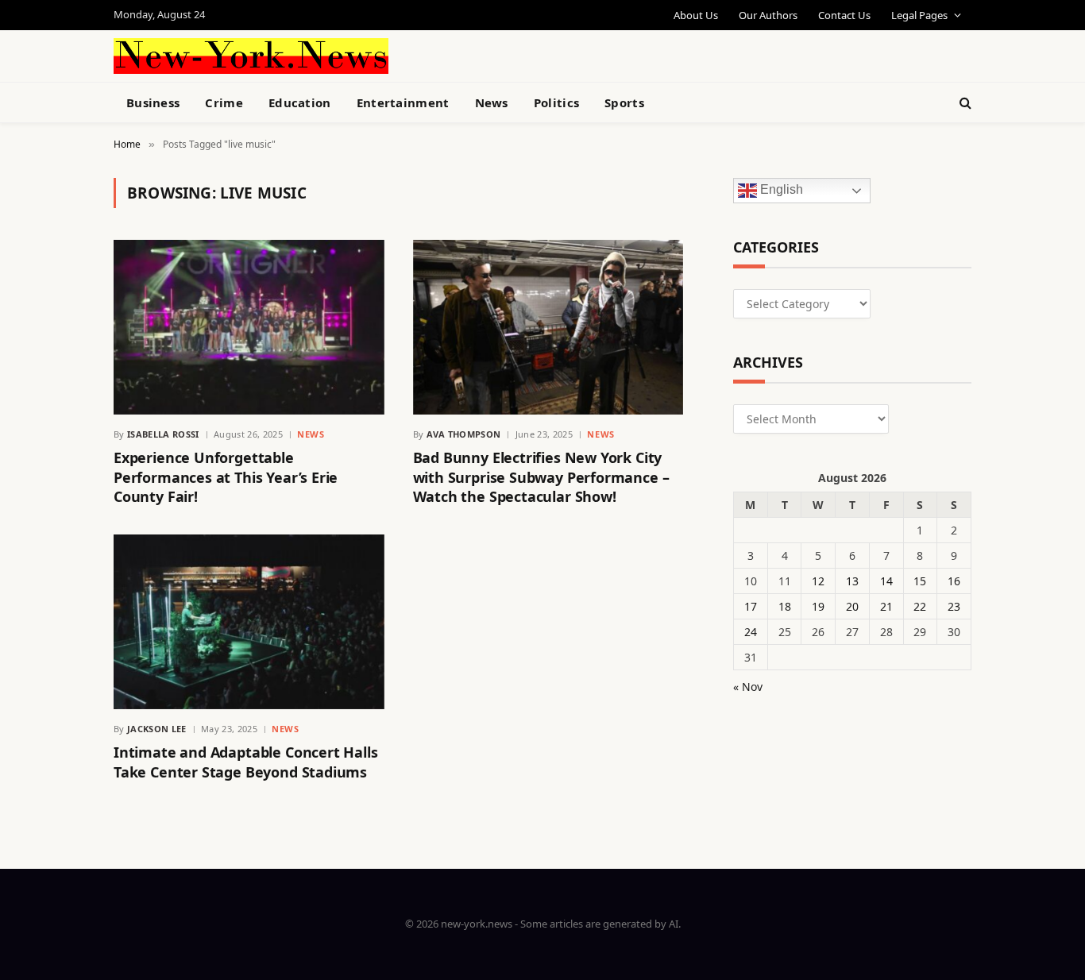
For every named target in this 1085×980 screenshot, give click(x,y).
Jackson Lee (157, 729)
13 (852, 580)
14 (886, 580)
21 (886, 606)
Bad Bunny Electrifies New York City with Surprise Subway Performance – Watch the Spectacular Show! (541, 477)
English (780, 190)
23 (954, 606)
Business (153, 102)
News (491, 102)
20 (852, 606)
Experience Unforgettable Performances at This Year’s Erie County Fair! (226, 477)
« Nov (748, 686)
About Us (696, 15)
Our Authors (768, 15)
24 (750, 631)
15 (919, 580)
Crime (224, 102)
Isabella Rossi (163, 434)
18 (784, 606)
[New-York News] (251, 56)
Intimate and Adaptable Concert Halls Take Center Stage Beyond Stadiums (246, 762)
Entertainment (403, 102)
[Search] (963, 103)
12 (818, 580)
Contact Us (844, 15)
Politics (556, 102)
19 (818, 606)
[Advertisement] (579, 54)
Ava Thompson (464, 434)
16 (954, 580)
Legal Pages (919, 15)
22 (919, 606)
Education (299, 102)
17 (750, 606)
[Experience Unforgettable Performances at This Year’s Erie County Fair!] (249, 327)
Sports (624, 102)
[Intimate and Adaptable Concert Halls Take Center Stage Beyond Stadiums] (249, 621)
